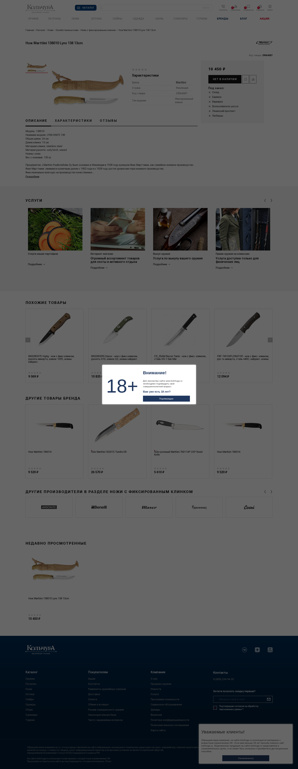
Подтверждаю (166, 398)
